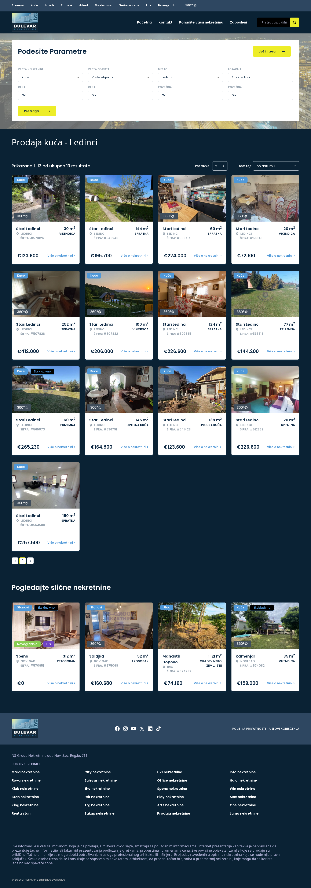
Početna (144, 22)
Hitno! (83, 5)
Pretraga (31, 111)
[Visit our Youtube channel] (133, 728)
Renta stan (21, 813)
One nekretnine (243, 805)
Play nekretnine (170, 796)
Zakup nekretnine (99, 813)
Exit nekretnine (97, 796)
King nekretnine (25, 805)
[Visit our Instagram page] (125, 728)
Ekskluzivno (103, 5)
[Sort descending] (223, 166)
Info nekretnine (243, 772)
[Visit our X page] (141, 728)
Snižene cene (129, 5)
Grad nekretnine (26, 772)
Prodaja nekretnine (173, 813)
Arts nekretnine (170, 805)
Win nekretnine (242, 788)
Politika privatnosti (249, 729)
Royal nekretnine (26, 780)
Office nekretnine (172, 780)
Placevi (66, 5)
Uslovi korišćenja (284, 729)
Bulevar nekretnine (100, 780)
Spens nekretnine (172, 788)
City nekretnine (97, 772)
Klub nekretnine (25, 788)
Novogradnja (168, 5)
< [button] (15, 561)
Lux (148, 5)
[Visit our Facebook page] (117, 728)
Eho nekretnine (97, 788)
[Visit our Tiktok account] (158, 728)
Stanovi (18, 5)
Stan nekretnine (25, 796)
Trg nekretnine (97, 805)
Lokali (49, 5)
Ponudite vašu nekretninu (201, 22)
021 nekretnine (169, 772)
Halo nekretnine (243, 780)
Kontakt (165, 22)
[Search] (294, 22)
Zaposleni (238, 22)
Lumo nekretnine (244, 813)
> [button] (30, 561)
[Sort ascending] (216, 166)
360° (189, 5)
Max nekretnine (243, 796)
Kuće (34, 5)
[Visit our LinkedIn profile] (150, 728)
